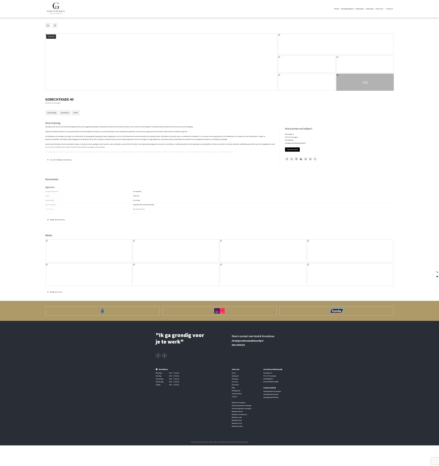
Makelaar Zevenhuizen (239, 414)
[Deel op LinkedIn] (301, 159)
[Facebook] (158, 355)
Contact (389, 9)
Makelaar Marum (237, 411)
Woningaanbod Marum (270, 397)
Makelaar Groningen (238, 403)
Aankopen (359, 9)
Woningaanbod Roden (270, 394)
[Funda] (336, 310)
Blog (233, 388)
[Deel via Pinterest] (296, 159)
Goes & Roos (204, 442)
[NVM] (102, 310)
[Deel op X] (291, 159)
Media (76, 113)
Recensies (235, 385)
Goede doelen (237, 394)
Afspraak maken (292, 149)
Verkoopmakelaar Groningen (241, 408)
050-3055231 (289, 140)
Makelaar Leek (237, 417)
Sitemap (245, 442)
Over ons (379, 9)
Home (336, 9)
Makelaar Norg (237, 420)
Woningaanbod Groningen (272, 391)
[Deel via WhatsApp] (306, 159)
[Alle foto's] (47, 25)
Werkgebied (236, 391)
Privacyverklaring (235, 442)
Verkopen (370, 9)
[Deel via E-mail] (310, 159)
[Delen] (54, 25)
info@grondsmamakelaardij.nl (295, 143)
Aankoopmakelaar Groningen (242, 405)
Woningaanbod (347, 9)
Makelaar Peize (237, 423)
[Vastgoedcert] (219, 310)
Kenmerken (65, 113)
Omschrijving (51, 113)
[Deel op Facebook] (287, 159)
